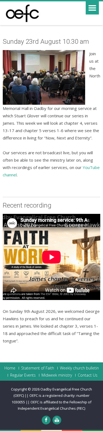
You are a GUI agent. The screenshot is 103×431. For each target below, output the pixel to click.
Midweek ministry (56, 375)
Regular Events (23, 375)
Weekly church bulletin (79, 368)
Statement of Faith (37, 368)
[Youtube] (56, 420)
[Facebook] (46, 420)
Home (9, 368)
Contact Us (88, 375)
